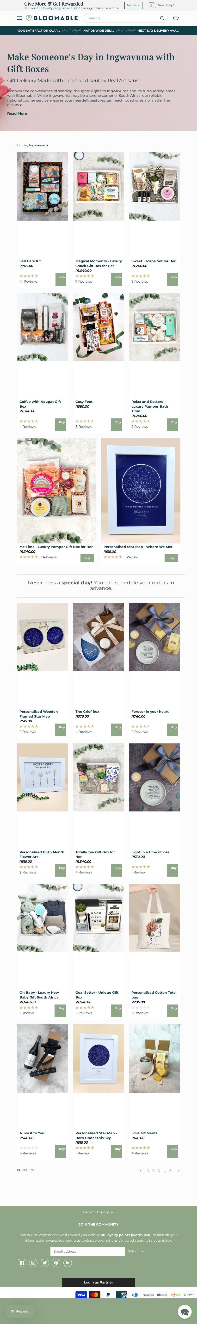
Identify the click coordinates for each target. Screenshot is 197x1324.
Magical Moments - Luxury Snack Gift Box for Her (98, 263)
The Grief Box (87, 711)
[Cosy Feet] (98, 327)
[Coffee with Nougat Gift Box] (42, 327)
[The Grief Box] (98, 637)
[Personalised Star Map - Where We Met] (140, 490)
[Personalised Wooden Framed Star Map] (42, 637)
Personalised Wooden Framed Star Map (38, 714)
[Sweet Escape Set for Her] (154, 186)
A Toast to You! (32, 1133)
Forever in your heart (150, 711)
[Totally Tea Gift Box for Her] (98, 777)
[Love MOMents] (154, 1058)
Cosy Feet (83, 401)
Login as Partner (98, 1282)
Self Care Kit (30, 261)
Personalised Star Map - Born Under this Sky (96, 1135)
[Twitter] (45, 1263)
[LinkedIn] (67, 1263)
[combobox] (126, 18)
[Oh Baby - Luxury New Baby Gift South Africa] (42, 918)
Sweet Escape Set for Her (153, 261)
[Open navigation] (19, 18)
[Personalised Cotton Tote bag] (154, 918)
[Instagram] (33, 1263)
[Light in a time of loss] (154, 777)
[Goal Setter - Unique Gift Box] (98, 918)
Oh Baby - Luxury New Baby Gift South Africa (39, 994)
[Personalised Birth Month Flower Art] (42, 777)
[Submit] (161, 18)
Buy (62, 277)
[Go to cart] (176, 18)
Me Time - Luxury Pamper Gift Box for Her (56, 547)
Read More (17, 113)
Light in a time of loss (150, 852)
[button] (185, 1312)
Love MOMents (144, 1133)
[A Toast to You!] (42, 1058)
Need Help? (166, 5)
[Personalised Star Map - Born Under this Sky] (98, 1058)
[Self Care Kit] (42, 186)
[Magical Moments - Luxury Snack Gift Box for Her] (98, 186)
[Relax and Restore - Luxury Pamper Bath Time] (154, 327)
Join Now (133, 5)
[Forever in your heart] (154, 637)
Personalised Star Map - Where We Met (138, 547)
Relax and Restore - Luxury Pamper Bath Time (149, 406)
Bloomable (31, 1293)
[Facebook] (22, 1263)
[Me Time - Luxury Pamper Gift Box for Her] (56, 490)
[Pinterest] (56, 1263)
